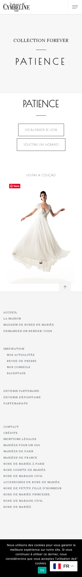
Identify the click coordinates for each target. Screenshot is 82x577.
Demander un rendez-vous (27, 331)
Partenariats (15, 403)
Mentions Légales (19, 439)
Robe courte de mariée (24, 469)
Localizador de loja (41, 129)
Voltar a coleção (41, 175)
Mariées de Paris (18, 451)
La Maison (12, 318)
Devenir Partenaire (21, 391)
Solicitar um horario (41, 144)
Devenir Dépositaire (22, 397)
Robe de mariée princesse (26, 494)
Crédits (10, 433)
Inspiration (13, 348)
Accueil (10, 312)
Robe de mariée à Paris (23, 463)
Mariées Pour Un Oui (21, 445)
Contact (11, 426)
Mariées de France (20, 457)
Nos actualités (21, 354)
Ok (42, 570)
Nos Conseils (18, 367)
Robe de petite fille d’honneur (32, 488)
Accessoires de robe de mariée (31, 482)
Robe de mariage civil (23, 476)
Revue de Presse (22, 361)
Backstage (16, 373)
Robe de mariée (17, 506)
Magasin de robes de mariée (28, 324)
